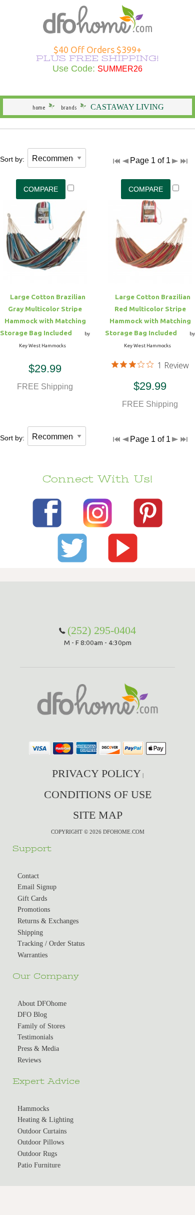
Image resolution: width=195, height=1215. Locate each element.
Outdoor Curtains (42, 1131)
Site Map (97, 815)
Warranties (33, 955)
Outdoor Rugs (37, 1153)
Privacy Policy (96, 773)
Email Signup (37, 887)
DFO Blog (32, 1014)
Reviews (29, 1060)
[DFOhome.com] (97, 18)
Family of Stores (41, 1026)
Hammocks (33, 1108)
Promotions (34, 909)
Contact (28, 876)
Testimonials (35, 1037)
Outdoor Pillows (41, 1142)
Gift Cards (32, 898)
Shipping (30, 932)
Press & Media (38, 1048)
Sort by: (12, 159)
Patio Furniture (39, 1165)
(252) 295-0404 (102, 630)
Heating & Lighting (46, 1119)
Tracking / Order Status (51, 943)
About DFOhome (42, 1003)
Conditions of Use (98, 794)
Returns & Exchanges (48, 921)
